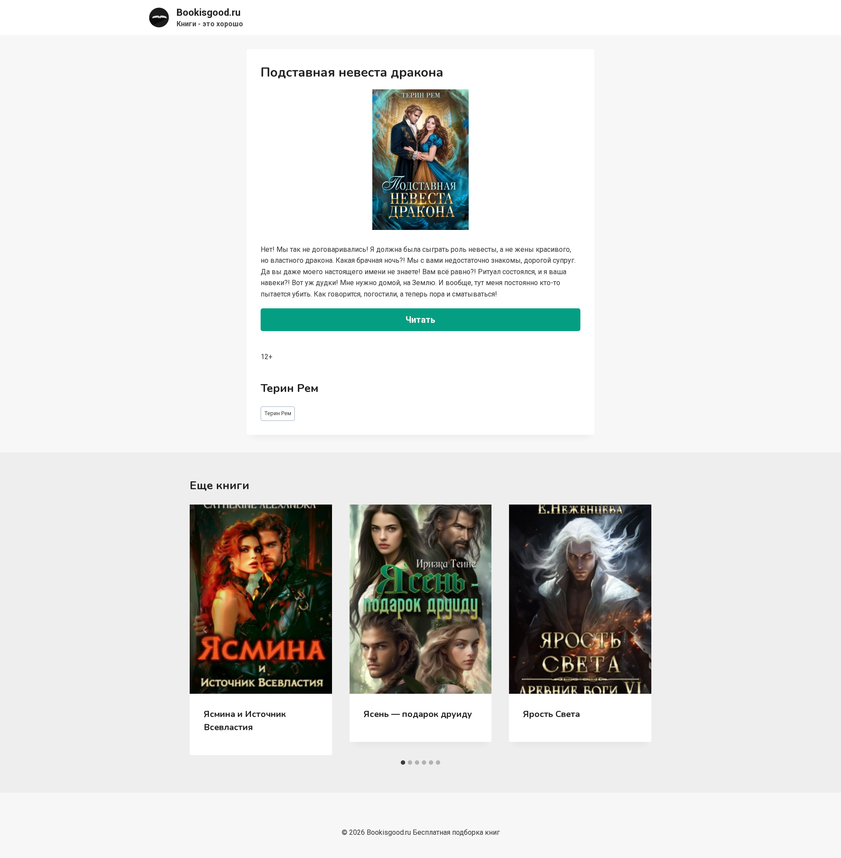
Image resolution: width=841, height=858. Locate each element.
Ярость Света (551, 714)
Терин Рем (278, 413)
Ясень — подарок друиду (418, 714)
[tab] (403, 762)
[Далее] (635, 630)
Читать (420, 319)
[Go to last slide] (205, 630)
